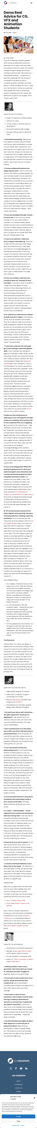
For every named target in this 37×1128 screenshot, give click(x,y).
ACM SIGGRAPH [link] (20, 492)
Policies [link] (22, 1125)
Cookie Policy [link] (15, 1125)
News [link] (14, 32)
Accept (18, 1116)
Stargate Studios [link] (11, 523)
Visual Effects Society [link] (24, 951)
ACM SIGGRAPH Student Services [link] (17, 926)
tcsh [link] (29, 409)
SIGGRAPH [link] (18, 702)
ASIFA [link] (29, 494)
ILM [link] (32, 521)
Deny (18, 1121)
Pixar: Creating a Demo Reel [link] (15, 900)
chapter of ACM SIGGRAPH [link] (13, 494)
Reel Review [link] (17, 700)
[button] (34, 1098)
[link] (10, 3)
